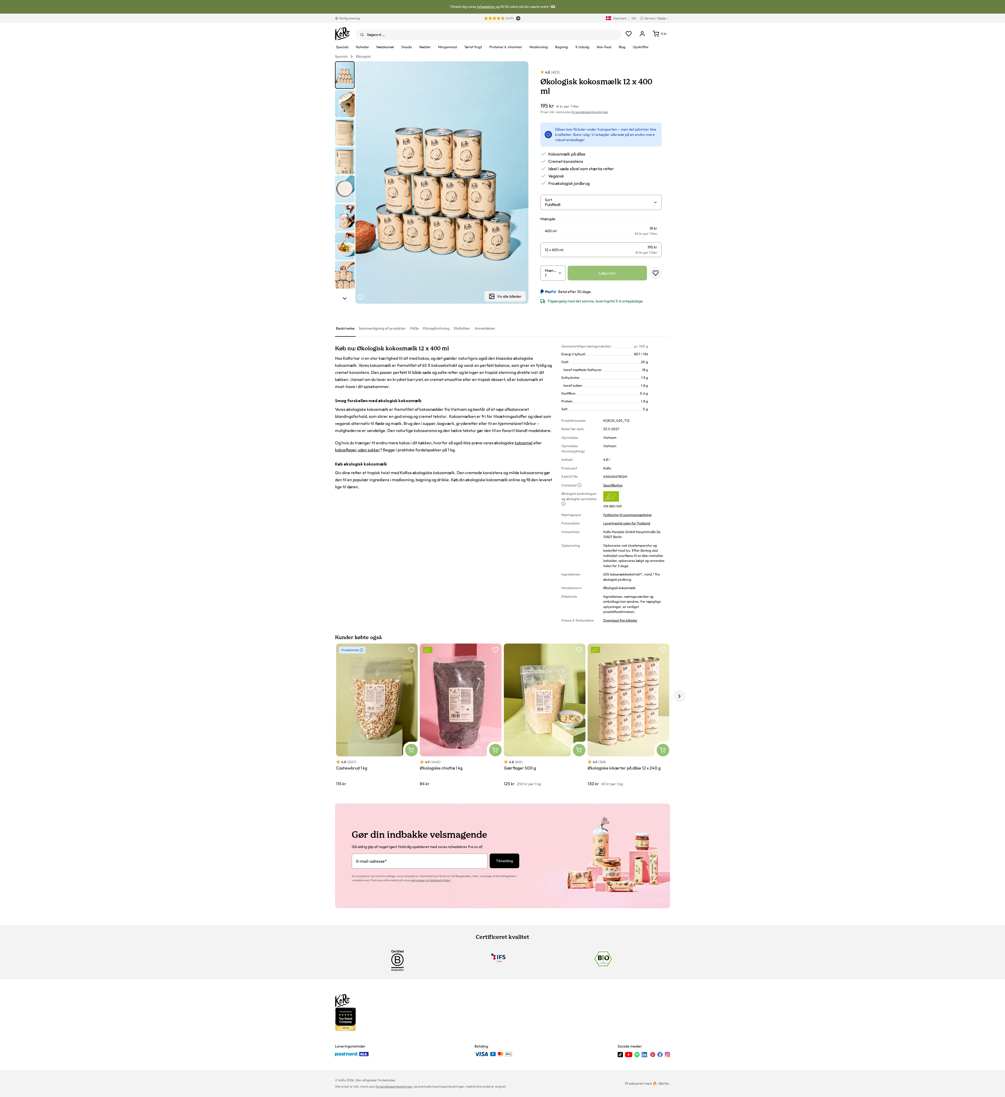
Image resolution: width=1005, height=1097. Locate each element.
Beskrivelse (345, 328)
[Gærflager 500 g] (544, 715)
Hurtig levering (349, 18)
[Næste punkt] (344, 298)
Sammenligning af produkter (382, 328)
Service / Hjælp (655, 18)
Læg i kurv (607, 273)
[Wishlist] (628, 33)
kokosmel (524, 442)
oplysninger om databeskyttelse (430, 880)
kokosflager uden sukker (357, 449)
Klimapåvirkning (436, 328)
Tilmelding (504, 860)
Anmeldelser (484, 328)
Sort (548, 199)
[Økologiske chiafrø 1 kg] (460, 715)
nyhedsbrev (486, 6)
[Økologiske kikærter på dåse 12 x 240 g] (628, 715)
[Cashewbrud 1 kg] (377, 715)
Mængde (551, 270)
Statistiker (462, 328)
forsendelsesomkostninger (589, 112)
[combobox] (488, 34)
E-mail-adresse (371, 861)
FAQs (414, 328)
